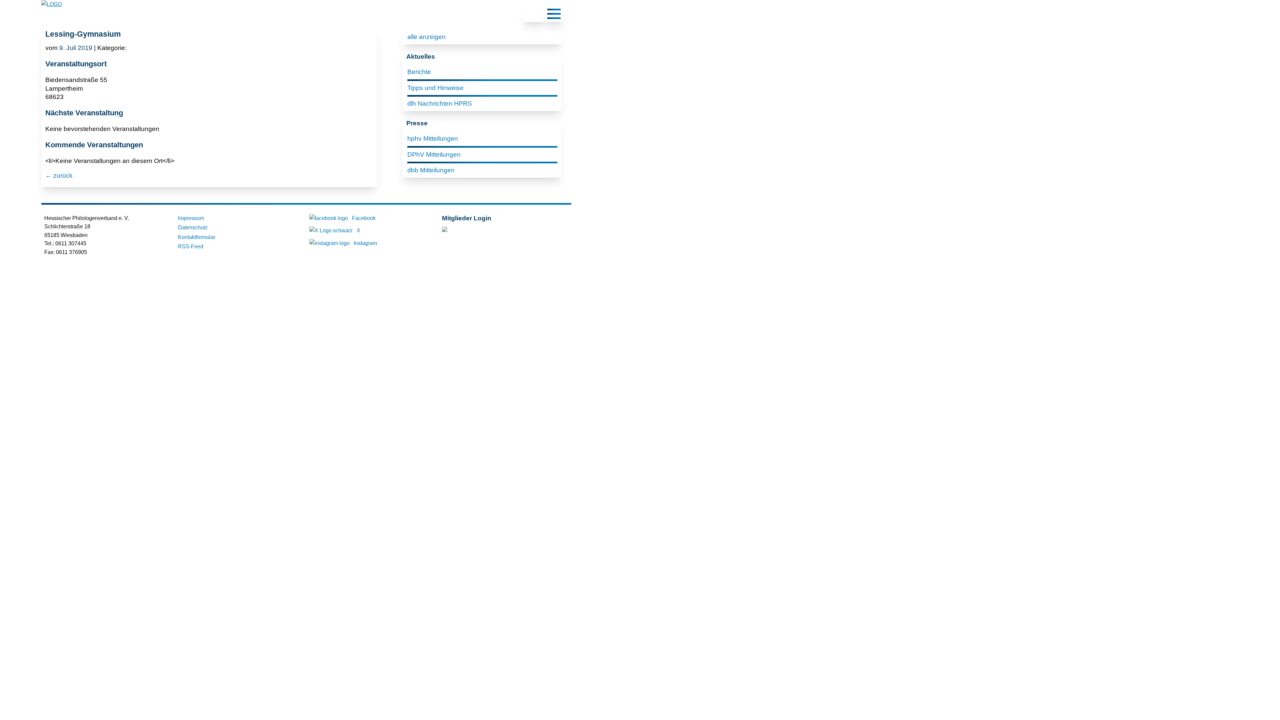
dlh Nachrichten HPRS (439, 103)
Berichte (419, 71)
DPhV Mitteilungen (434, 154)
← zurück (59, 175)
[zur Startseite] (51, 4)
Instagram (365, 243)
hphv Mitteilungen (432, 138)
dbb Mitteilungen (431, 170)
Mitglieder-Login (478, 231)
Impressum (191, 218)
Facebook (364, 218)
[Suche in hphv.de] (534, 15)
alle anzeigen (426, 36)
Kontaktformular (196, 237)
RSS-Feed (190, 246)
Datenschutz (193, 227)
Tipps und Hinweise (435, 87)
